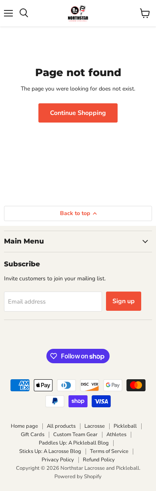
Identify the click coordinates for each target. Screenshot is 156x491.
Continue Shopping (78, 113)
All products (61, 426)
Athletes (116, 434)
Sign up (123, 301)
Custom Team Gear (75, 434)
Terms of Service (109, 451)
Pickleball (125, 426)
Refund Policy (99, 459)
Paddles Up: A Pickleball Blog (74, 443)
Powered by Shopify (78, 476)
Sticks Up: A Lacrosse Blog (50, 451)
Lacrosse (94, 426)
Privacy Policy (58, 459)
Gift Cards (32, 434)
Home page (24, 426)
